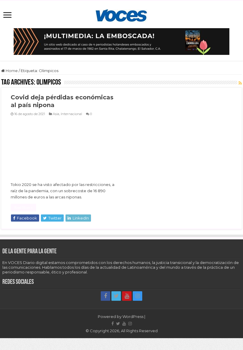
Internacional (71, 114)
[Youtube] (127, 296)
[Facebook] (105, 296)
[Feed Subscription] (240, 83)
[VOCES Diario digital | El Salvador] (121, 14)
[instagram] (137, 296)
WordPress (132, 316)
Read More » (23, 208)
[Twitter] (116, 296)
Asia (56, 114)
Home (11, 70)
